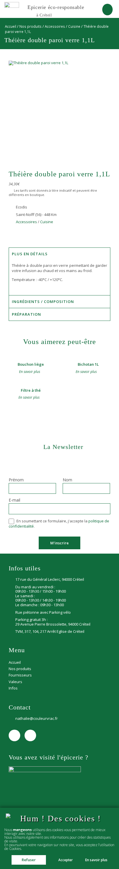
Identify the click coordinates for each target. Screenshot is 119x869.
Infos (13, 688)
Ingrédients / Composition (43, 301)
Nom (67, 480)
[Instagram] (30, 735)
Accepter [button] (65, 859)
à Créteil (44, 15)
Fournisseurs (20, 675)
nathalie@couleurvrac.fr (36, 718)
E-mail (14, 500)
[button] (107, 9)
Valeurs (15, 681)
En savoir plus (96, 860)
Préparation (26, 314)
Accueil (10, 26)
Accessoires (55, 26)
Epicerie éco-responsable (55, 7)
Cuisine (74, 26)
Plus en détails (30, 253)
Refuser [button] (29, 859)
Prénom (16, 480)
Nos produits (30, 26)
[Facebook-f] (14, 735)
